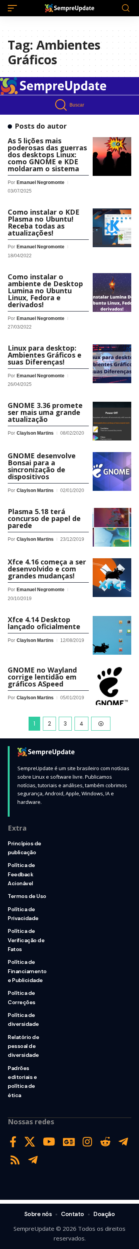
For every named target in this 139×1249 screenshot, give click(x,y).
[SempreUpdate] (69, 8)
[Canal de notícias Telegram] (33, 1160)
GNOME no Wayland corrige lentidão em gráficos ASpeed (42, 676)
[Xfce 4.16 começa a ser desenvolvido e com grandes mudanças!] (112, 577)
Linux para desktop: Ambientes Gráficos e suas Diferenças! (44, 354)
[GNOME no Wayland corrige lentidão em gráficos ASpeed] (112, 685)
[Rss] (15, 1160)
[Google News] (69, 1142)
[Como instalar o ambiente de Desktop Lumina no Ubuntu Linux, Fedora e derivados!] (112, 292)
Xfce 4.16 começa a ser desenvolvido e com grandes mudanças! (47, 568)
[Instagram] (87, 1142)
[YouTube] (49, 1142)
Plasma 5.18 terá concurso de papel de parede (44, 518)
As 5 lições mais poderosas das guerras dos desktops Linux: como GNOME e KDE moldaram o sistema (47, 154)
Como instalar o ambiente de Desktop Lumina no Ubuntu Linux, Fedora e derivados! (45, 290)
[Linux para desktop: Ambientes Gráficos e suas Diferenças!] (112, 363)
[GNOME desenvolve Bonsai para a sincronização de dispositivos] (112, 471)
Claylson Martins (35, 433)
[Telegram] (123, 1142)
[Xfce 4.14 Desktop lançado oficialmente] (112, 635)
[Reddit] (105, 1142)
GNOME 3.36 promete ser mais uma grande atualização (45, 412)
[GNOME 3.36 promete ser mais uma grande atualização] (112, 421)
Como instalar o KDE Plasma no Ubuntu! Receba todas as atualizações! (44, 222)
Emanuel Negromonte (40, 182)
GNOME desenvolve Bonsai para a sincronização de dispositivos (42, 466)
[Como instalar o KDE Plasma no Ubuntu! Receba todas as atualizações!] (112, 227)
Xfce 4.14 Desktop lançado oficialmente (44, 623)
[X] (29, 1142)
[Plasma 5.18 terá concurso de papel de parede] (112, 527)
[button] (14, 8)
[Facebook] (13, 1142)
